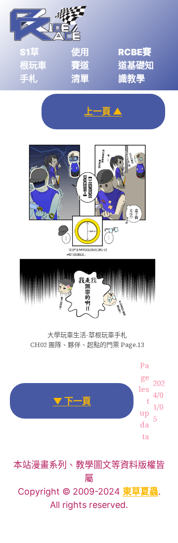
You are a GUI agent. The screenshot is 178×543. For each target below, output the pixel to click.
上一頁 (103, 111)
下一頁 (72, 401)
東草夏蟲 (140, 491)
